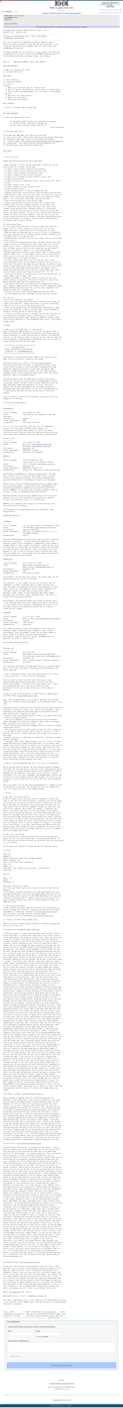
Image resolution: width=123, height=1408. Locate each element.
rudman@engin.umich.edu (41, 446)
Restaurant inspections (74, 13)
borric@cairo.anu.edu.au (46, 527)
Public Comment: (19, 1341)
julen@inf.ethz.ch (41, 565)
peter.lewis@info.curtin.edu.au (48, 618)
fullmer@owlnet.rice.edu (29, 1262)
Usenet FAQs (46, 13)
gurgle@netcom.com (25, 351)
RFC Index (65, 13)
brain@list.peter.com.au (44, 915)
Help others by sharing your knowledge (75, 27)
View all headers (10, 23)
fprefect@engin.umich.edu (27, 696)
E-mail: (37, 1331)
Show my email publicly (42, 1336)
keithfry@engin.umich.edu (41, 444)
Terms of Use (70, 1405)
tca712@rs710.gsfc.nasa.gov (32, 1094)
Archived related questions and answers (61, 1365)
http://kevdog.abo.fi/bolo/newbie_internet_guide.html (42, 141)
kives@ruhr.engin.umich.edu (28, 929)
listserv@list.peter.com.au (46, 911)
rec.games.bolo (9, 30)
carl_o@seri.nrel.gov (46, 464)
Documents (59, 13)
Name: (10, 1331)
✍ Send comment (14, 1356)
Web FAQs (52, 13)
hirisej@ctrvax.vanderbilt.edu (29, 1143)
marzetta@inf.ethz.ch (45, 567)
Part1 (60, 10)
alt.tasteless (50, 1312)
